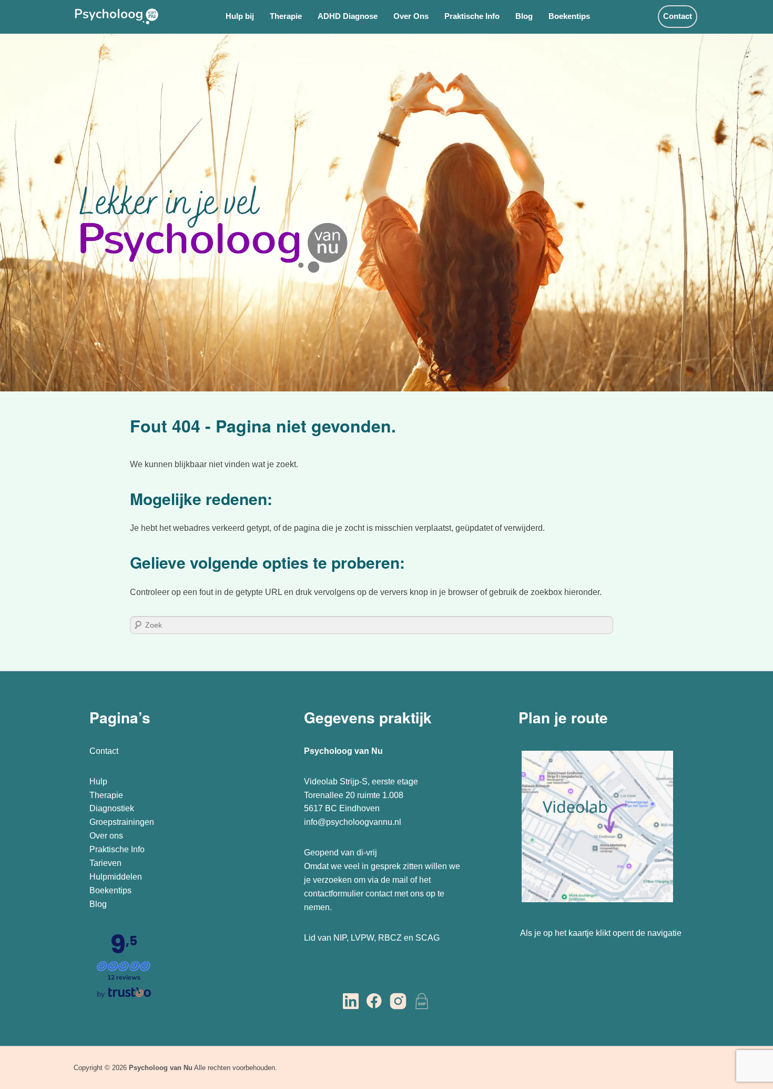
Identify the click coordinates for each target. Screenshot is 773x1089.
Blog (524, 16)
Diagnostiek (111, 808)
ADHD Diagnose (348, 16)
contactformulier (333, 893)
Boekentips (569, 16)
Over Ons (411, 16)
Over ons (106, 835)
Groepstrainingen (121, 822)
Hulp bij (240, 16)
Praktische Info (472, 16)
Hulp (99, 781)
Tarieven (105, 863)
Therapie (286, 16)
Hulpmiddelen (115, 876)
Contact (677, 16)
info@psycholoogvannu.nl (352, 822)
